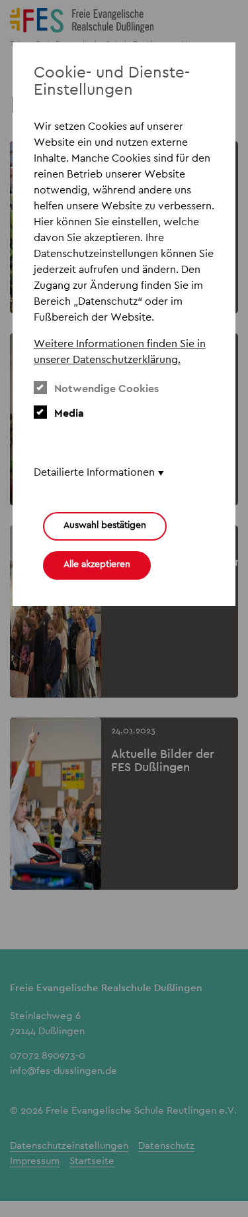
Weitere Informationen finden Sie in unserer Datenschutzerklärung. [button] (120, 351)
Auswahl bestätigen (104, 525)
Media (69, 413)
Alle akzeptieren (96, 564)
